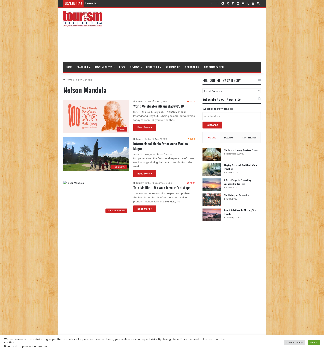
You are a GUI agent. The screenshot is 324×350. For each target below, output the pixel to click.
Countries (152, 67)
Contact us (192, 67)
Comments (249, 137)
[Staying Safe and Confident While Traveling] (211, 169)
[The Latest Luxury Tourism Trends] (211, 154)
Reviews (135, 67)
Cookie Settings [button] (294, 342)
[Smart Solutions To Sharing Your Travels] (211, 215)
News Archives (103, 67)
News (122, 67)
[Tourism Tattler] (82, 19)
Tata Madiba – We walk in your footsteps (161, 187)
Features (82, 67)
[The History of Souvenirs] (211, 199)
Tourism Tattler (143, 101)
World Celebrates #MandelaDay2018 (158, 106)
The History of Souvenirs (236, 195)
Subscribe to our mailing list (217, 108)
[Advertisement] (196, 35)
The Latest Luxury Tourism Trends (241, 150)
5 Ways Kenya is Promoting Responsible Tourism (111, 3)
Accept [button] (314, 342)
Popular (229, 137)
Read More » (145, 127)
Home (69, 67)
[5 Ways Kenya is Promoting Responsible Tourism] (211, 184)
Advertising (173, 67)
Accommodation (214, 67)
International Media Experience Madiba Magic (160, 146)
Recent (211, 137)
